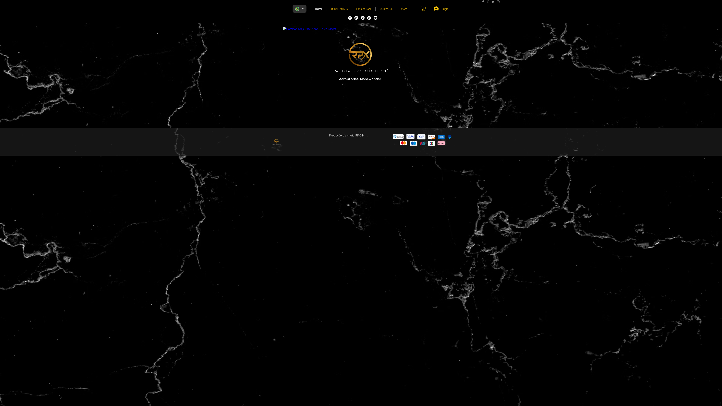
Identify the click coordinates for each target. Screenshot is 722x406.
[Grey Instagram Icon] (498, 1)
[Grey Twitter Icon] (493, 1)
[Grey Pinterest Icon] (488, 1)
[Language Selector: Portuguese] (299, 9)
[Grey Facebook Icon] (483, 1)
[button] (423, 9)
